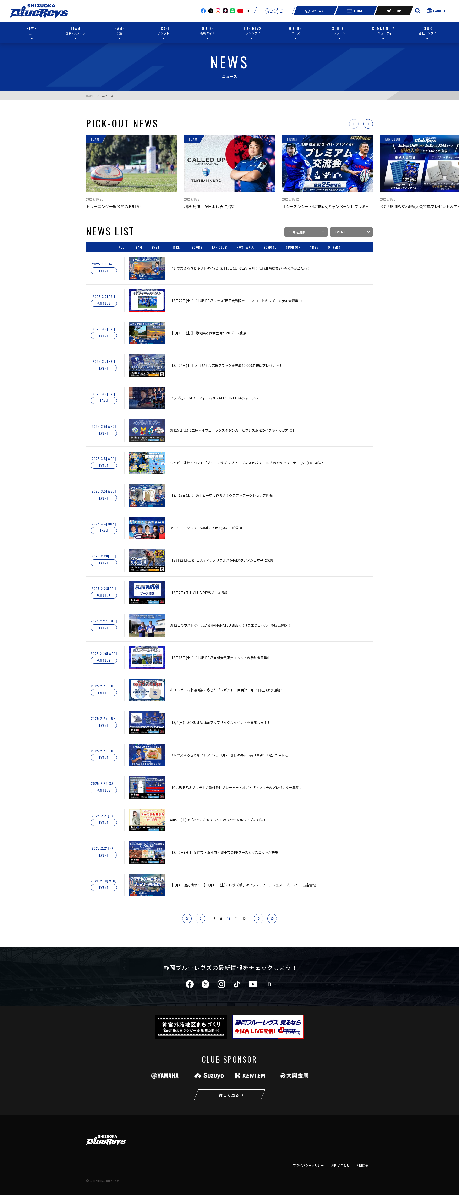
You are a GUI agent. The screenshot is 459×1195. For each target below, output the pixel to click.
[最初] (187, 918)
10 (228, 918)
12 (244, 918)
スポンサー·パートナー (274, 11)
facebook (203, 10)
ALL (121, 247)
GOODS (196, 247)
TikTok (225, 10)
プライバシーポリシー (308, 1165)
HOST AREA (245, 247)
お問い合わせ (340, 1165)
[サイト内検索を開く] (417, 10)
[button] (354, 124)
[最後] (272, 918)
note (248, 10)
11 (236, 918)
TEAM (138, 247)
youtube (240, 11)
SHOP (397, 10)
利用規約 (363, 1165)
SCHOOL (270, 247)
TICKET (359, 10)
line (232, 10)
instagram (218, 10)
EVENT (156, 247)
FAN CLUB (219, 247)
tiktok (237, 984)
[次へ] (258, 918)
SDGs (314, 247)
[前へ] (200, 918)
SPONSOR (293, 247)
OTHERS (334, 247)
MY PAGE (318, 10)
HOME (90, 96)
